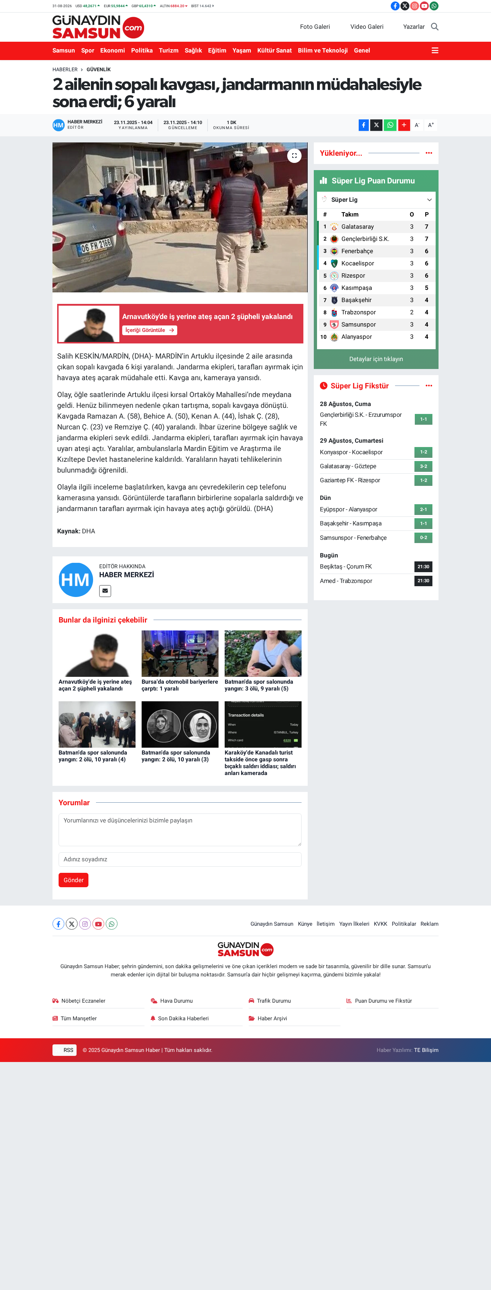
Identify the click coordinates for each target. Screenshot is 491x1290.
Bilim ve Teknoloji (323, 50)
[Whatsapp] (112, 924)
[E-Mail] (105, 591)
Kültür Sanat (274, 50)
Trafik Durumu (274, 1001)
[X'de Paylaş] (376, 125)
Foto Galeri (315, 26)
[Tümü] (429, 152)
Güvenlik (99, 69)
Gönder (74, 880)
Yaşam (242, 50)
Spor (87, 50)
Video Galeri (367, 26)
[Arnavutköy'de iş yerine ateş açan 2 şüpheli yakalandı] (97, 653)
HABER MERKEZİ (126, 574)
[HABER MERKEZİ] (76, 579)
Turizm (169, 50)
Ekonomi (112, 50)
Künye (305, 924)
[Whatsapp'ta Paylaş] (390, 125)
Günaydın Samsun (272, 924)
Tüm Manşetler (79, 1018)
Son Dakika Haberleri (183, 1018)
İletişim (326, 924)
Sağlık (193, 50)
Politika (142, 50)
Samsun (63, 50)
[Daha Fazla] (404, 125)
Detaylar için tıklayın (376, 359)
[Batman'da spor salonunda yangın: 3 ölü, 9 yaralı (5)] (263, 653)
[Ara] (435, 27)
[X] (72, 924)
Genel (362, 50)
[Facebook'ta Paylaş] (364, 125)
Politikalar (404, 924)
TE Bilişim (426, 1050)
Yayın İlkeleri (354, 924)
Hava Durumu (176, 1001)
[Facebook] (58, 924)
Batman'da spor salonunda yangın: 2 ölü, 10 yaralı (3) (176, 756)
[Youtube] (98, 924)
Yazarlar (414, 26)
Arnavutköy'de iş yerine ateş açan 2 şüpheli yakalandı (95, 685)
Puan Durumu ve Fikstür (383, 1001)
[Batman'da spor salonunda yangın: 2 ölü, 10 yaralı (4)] (97, 724)
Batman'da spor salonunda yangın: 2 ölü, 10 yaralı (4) (93, 756)
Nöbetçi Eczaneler (83, 1001)
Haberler (65, 69)
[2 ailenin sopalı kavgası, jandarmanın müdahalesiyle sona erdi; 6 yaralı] (180, 217)
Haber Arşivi (272, 1018)
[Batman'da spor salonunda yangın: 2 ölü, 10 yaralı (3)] (180, 724)
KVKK (380, 924)
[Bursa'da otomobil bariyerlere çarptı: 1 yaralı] (180, 653)
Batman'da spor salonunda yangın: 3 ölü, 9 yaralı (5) (259, 685)
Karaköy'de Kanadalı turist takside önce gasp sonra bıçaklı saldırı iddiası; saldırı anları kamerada (260, 763)
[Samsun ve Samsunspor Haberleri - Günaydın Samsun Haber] (98, 26)
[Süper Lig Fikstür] (429, 385)
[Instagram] (85, 924)
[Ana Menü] (435, 50)
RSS (67, 1050)
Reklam (430, 924)
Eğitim (217, 50)
